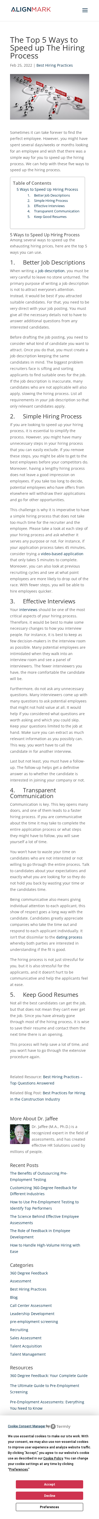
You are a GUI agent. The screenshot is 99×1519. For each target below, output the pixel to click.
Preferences (49, 1507)
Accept (49, 1484)
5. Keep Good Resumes (47, 216)
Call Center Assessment (31, 1305)
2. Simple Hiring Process (47, 200)
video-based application (62, 553)
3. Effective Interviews (46, 206)
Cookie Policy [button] (53, 1458)
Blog (14, 1297)
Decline (49, 1496)
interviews (28, 609)
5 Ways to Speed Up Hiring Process (47, 189)
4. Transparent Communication (53, 211)
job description (51, 270)
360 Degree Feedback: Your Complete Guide (49, 1375)
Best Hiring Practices (54, 65)
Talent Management (28, 1354)
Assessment (20, 1280)
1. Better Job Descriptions (48, 195)
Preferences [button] (18, 1469)
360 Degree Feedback (29, 1273)
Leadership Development (32, 1313)
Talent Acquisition (26, 1346)
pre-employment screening (34, 1321)
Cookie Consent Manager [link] (26, 1426)
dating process (69, 937)
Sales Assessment (25, 1337)
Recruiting (19, 1329)
